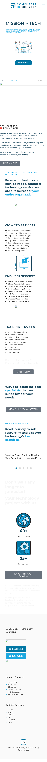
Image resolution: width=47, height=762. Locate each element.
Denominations (14, 689)
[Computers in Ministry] (23, 5)
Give (10, 722)
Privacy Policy (32, 747)
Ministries (12, 684)
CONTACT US (23, 63)
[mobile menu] (43, 5)
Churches (12, 687)
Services (11, 715)
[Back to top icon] (23, 742)
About (10, 712)
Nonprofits (12, 682)
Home (10, 710)
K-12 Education (14, 692)
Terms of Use (23, 750)
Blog (10, 717)
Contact (11, 720)
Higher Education (15, 694)
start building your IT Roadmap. (15, 80)
